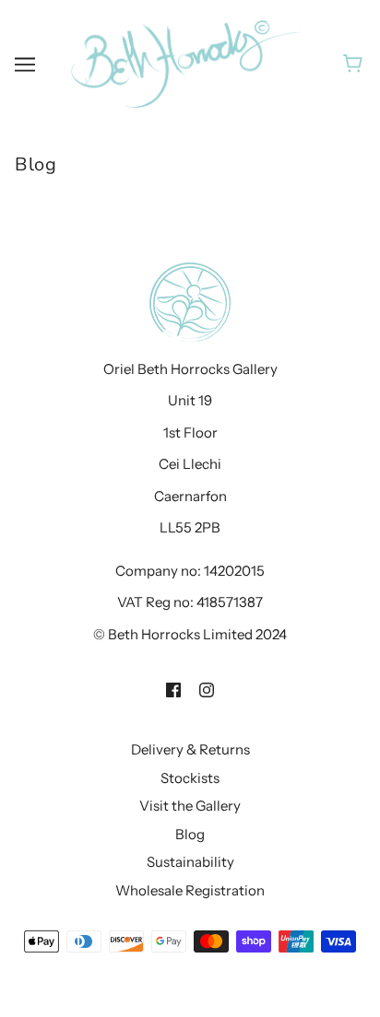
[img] (173, 689)
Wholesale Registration (190, 890)
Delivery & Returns (190, 749)
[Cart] (355, 63)
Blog (190, 834)
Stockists (190, 778)
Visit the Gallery (190, 805)
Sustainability (190, 862)
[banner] (186, 62)
